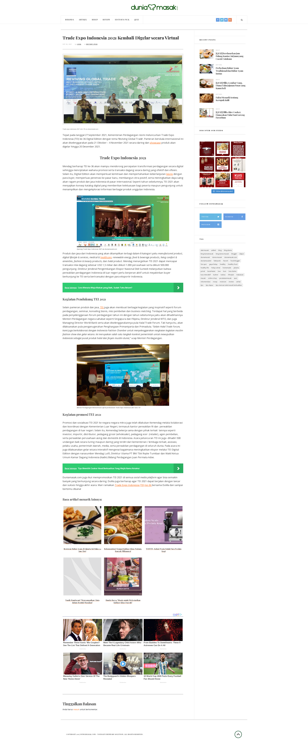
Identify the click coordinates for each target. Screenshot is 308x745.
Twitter (204, 217)
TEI (102, 307)
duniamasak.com (230, 257)
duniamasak (205, 257)
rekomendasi (205, 282)
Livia (79, 44)
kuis (224, 271)
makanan (239, 275)
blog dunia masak (222, 254)
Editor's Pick (91, 44)
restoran (223, 282)
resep (215, 282)
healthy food (232, 264)
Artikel (83, 20)
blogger (234, 254)
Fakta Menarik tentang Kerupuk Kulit (227, 99)
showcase (155, 142)
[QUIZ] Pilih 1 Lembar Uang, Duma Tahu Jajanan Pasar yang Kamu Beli (230, 85)
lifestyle (231, 275)
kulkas (223, 275)
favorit (225, 261)
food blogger (235, 261)
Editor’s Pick (122, 20)
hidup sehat (215, 268)
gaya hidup (213, 264)
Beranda (69, 20)
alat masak (205, 250)
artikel (213, 250)
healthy (222, 264)
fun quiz (204, 264)
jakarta (236, 268)
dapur (241, 254)
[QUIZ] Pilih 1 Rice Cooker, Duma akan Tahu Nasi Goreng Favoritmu (230, 115)
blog (219, 250)
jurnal (203, 271)
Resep (95, 20)
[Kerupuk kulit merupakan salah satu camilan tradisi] (222, 149)
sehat (238, 282)
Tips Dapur (209, 285)
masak (203, 278)
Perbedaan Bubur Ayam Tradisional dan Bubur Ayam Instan (229, 71)
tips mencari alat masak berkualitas (229, 285)
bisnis (169, 174)
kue (219, 271)
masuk (76, 709)
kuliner (215, 275)
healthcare (106, 257)
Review (106, 20)
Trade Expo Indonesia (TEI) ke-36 (133, 485)
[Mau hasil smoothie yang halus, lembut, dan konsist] (207, 180)
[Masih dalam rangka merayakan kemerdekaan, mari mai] (238, 180)
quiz (235, 278)
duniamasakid (206, 261)
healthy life (205, 268)
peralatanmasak (225, 278)
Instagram (205, 224)
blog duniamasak (207, 254)
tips (202, 285)
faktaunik (217, 261)
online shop (212, 278)
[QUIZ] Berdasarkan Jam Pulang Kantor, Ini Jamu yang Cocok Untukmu (229, 56)
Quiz (136, 20)
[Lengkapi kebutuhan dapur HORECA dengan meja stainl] (207, 149)
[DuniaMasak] (154, 7)
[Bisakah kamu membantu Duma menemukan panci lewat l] (238, 149)
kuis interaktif (206, 275)
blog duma (228, 250)
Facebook (229, 217)
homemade (227, 268)
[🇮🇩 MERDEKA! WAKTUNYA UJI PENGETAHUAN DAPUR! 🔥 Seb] (238, 164)
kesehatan (211, 271)
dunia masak (217, 257)
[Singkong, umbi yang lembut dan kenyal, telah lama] (222, 164)
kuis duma (232, 271)
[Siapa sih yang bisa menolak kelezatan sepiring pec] (222, 180)
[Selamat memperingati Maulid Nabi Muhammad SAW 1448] (207, 164)
